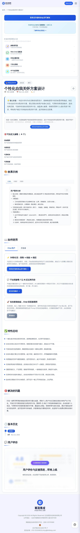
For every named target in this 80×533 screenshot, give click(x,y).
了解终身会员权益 (40, 30)
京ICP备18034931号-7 (40, 528)
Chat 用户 (11, 248)
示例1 (9, 181)
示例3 (21, 181)
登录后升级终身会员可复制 (40, 127)
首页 (3, 10)
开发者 (23, 248)
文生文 (22, 83)
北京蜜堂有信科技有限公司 (53, 515)
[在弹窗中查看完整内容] (67, 190)
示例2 (15, 181)
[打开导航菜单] (76, 3)
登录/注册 (69, 3)
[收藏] (73, 88)
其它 (29, 83)
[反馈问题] (75, 525)
